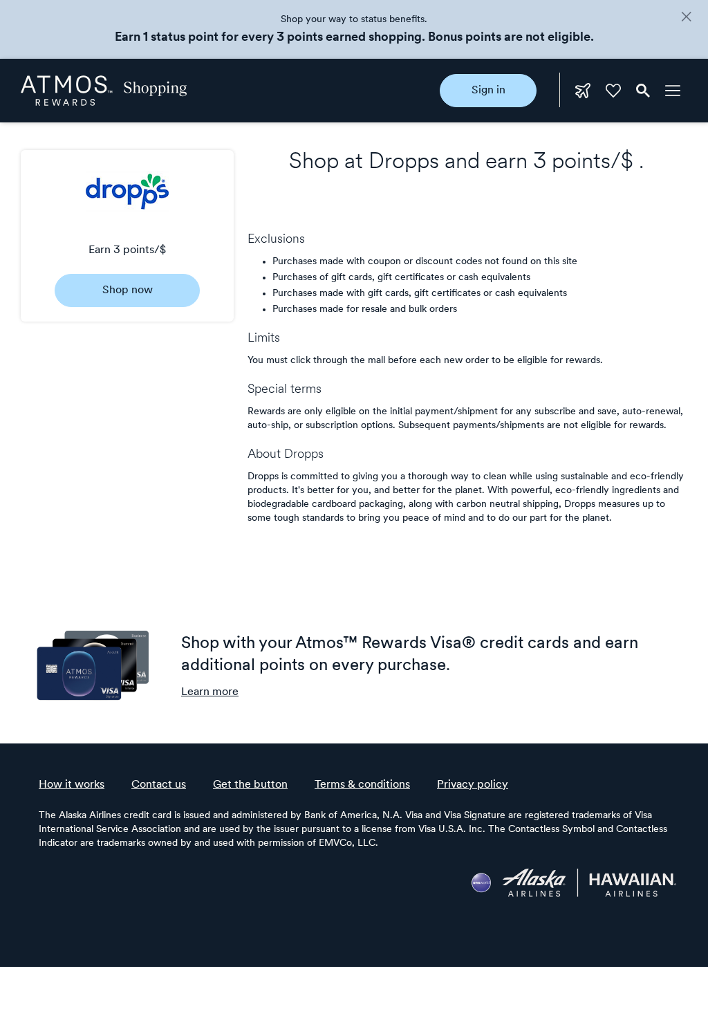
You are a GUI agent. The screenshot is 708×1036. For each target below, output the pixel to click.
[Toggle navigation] (672, 91)
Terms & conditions (362, 784)
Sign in (488, 90)
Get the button (250, 784)
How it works (71, 784)
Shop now (127, 290)
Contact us (158, 784)
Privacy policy (472, 784)
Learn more (210, 692)
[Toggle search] (643, 91)
